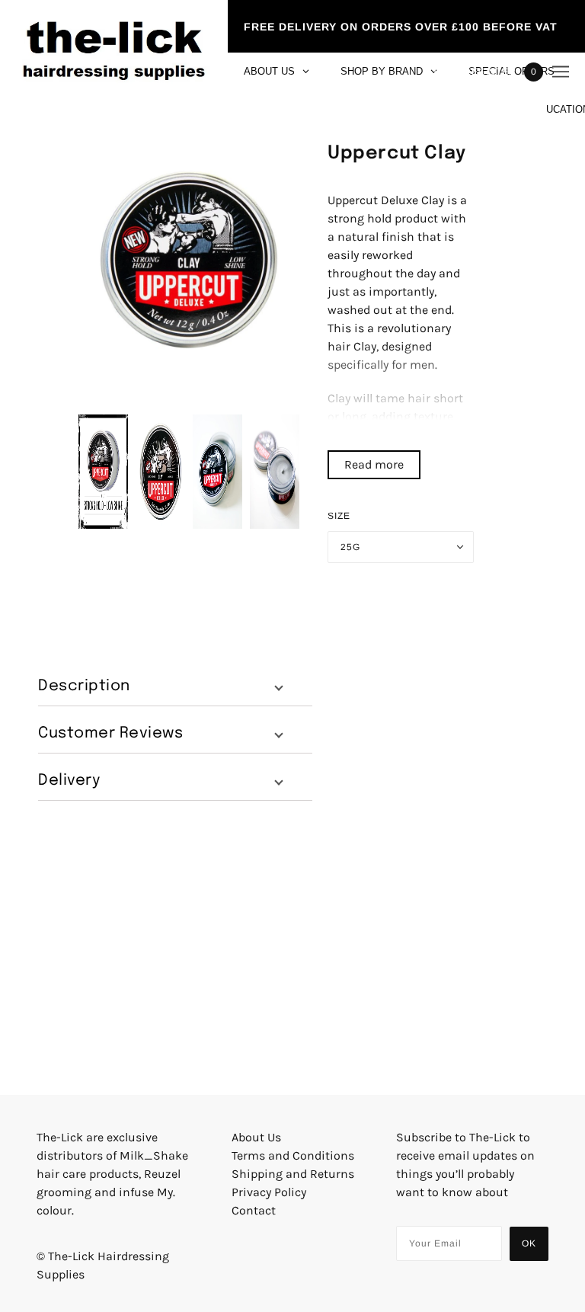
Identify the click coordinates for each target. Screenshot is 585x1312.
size (339, 515)
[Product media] (189, 260)
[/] (114, 72)
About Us (256, 1137)
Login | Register (469, 71)
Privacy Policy (269, 1192)
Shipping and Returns (293, 1173)
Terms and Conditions (293, 1155)
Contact (254, 1210)
